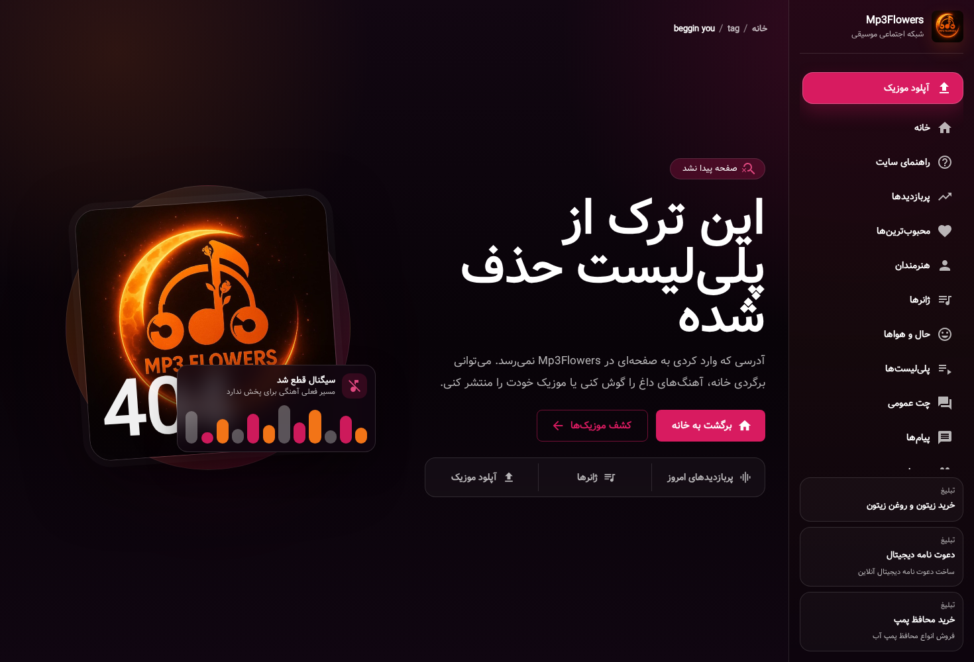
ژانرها (587, 477)
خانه (759, 29)
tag (733, 29)
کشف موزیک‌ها (600, 426)
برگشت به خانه (702, 426)
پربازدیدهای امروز (700, 477)
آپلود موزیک (474, 477)
